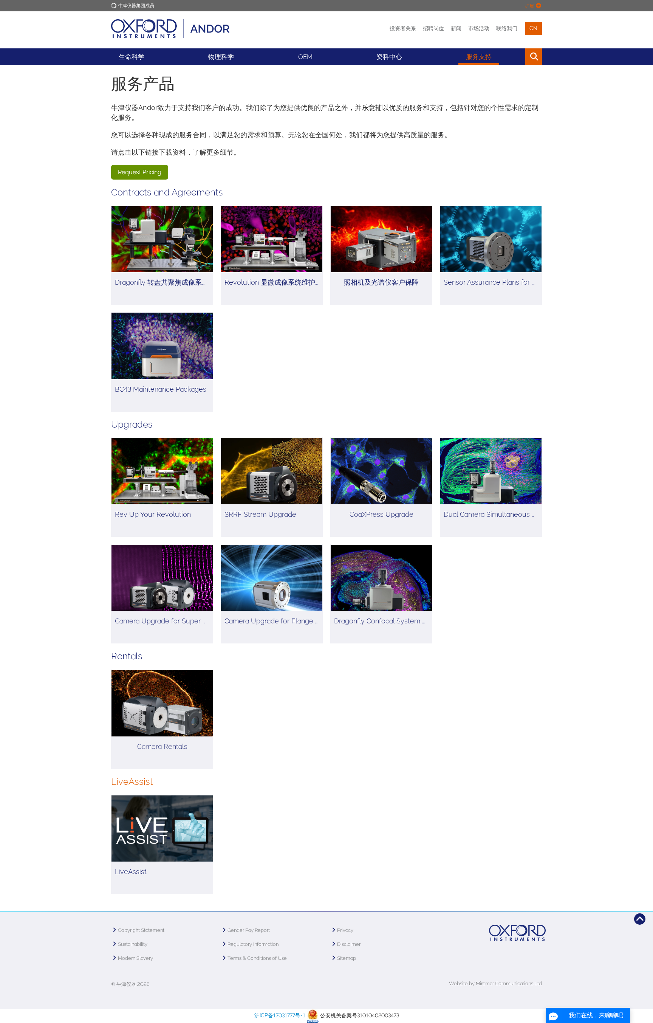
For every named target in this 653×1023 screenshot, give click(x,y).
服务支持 (479, 56)
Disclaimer (349, 944)
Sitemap (346, 958)
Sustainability (132, 944)
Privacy (345, 930)
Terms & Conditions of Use (257, 958)
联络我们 (506, 28)
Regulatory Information (253, 944)
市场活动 (478, 28)
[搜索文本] (516, 56)
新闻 (456, 28)
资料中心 (389, 56)
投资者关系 (403, 28)
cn (533, 28)
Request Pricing (139, 172)
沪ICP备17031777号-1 (279, 1015)
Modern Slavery (135, 958)
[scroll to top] (639, 919)
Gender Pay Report (248, 930)
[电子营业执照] (313, 1015)
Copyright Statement (141, 930)
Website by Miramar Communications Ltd (495, 983)
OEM (305, 56)
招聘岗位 (433, 28)
